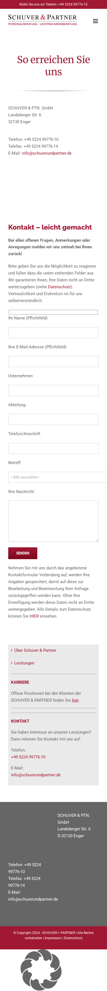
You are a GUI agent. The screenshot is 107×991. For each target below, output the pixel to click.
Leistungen (24, 663)
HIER (34, 616)
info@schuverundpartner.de (47, 153)
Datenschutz (59, 286)
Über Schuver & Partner (35, 650)
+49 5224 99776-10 (73, 4)
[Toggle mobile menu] (96, 21)
